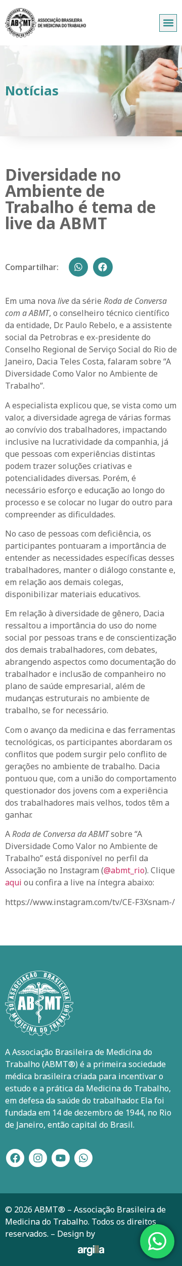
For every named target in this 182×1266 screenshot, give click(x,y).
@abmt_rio (124, 870)
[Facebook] (15, 1158)
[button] (168, 23)
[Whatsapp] (83, 1158)
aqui (13, 882)
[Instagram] (38, 1158)
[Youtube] (61, 1158)
